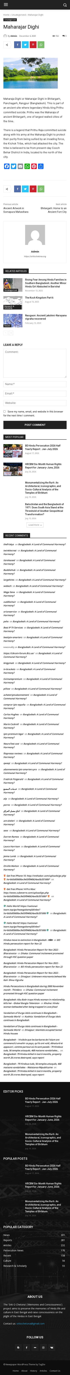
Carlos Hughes (11, 714)
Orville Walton (11, 866)
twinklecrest (9, 550)
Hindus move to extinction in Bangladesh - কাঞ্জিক (27, 940)
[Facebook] (17, 44)
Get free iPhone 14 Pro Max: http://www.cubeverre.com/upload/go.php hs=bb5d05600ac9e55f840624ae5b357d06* (26, 893)
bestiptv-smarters (12, 637)
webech (7, 585)
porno (6, 804)
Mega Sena (9, 592)
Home (6, 14)
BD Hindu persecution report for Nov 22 (42, 966)
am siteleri (9, 820)
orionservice (9, 611)
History (33, 1370)
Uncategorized (19, 14)
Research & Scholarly (9, 307)
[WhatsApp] (41, 44)
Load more (34, 524)
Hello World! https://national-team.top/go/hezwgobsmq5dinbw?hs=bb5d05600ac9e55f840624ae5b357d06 (24, 910)
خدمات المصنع (10, 788)
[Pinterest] (33, 44)
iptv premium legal (13, 733)
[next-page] (11, 333)
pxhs (5, 621)
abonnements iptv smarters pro (20, 769)
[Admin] (5, 36)
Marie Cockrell (11, 724)
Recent (7, 326)
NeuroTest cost (11, 743)
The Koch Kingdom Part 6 (39, 297)
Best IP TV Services (13, 627)
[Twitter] (25, 44)
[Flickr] (35, 1347)
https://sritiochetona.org (35, 256)
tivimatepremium (12, 678)
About (24, 1370)
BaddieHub (9, 570)
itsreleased (9, 560)
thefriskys (8, 544)
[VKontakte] (51, 1347)
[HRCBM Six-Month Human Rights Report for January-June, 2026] (12, 469)
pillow (6, 688)
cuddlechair (9, 601)
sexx (5, 830)
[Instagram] (43, 1347)
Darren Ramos (11, 836)
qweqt (6, 763)
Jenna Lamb (9, 856)
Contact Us (55, 1370)
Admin (14, 36)
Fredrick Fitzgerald (13, 779)
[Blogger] (18, 1347)
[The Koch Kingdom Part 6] (12, 302)
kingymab (8, 663)
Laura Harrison (11, 846)
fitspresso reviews (12, 753)
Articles (43, 1370)
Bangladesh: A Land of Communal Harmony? (41, 544)
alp (5, 798)
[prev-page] (5, 333)
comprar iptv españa (14, 704)
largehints (8, 579)
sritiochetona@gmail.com (30, 1323)
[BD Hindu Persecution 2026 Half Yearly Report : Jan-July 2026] (12, 450)
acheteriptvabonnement (16, 694)
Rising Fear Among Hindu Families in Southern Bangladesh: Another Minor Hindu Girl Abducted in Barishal (45, 283)
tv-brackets (9, 669)
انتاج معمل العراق (11, 811)
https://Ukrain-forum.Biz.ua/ (18, 653)
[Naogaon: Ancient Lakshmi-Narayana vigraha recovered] (12, 320)
